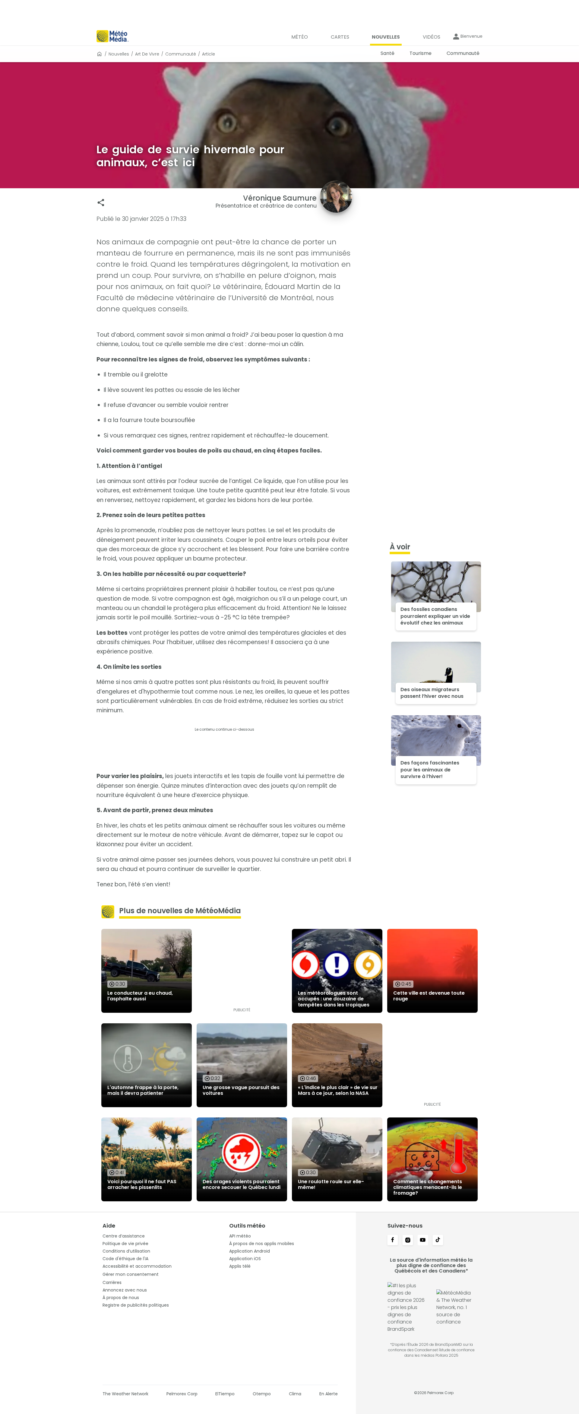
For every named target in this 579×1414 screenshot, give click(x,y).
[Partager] (100, 202)
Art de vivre (147, 54)
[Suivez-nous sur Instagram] (407, 1240)
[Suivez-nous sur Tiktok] (437, 1240)
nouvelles (119, 54)
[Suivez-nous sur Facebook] (392, 1240)
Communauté (180, 54)
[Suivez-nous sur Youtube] (422, 1240)
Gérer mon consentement (131, 1274)
